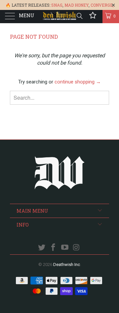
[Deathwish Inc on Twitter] (42, 248)
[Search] (79, 16)
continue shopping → (78, 82)
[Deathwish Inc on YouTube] (65, 248)
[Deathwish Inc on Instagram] (76, 248)
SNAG (56, 5)
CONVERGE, (102, 5)
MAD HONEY (76, 5)
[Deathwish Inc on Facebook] (54, 248)
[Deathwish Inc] (59, 16)
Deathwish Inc (66, 264)
